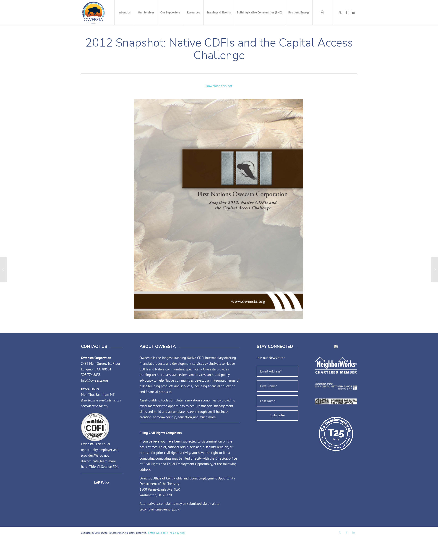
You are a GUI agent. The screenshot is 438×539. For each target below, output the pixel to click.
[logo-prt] (336, 401)
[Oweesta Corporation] (93, 12)
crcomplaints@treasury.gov (159, 509)
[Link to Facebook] (346, 12)
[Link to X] (339, 12)
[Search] (322, 12)
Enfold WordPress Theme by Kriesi (167, 532)
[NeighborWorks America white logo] (336, 365)
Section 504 (109, 466)
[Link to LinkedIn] (353, 12)
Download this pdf (219, 86)
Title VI (94, 466)
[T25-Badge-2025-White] (336, 433)
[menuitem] (124, 12)
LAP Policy (102, 482)
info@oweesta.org (94, 380)
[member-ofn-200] (336, 386)
